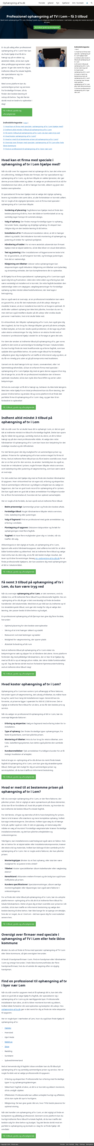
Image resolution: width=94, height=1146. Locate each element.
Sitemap (82, 1144)
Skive (7, 1046)
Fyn (57, 3)
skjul (25, 123)
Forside (42, 3)
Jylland (50, 3)
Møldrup (8, 1042)
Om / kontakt (78, 3)
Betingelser (89, 1144)
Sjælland (65, 3)
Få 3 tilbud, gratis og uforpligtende (47, 27)
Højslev (8, 1028)
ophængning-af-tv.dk (11, 1009)
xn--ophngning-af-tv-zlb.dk (47, 558)
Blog (76, 1144)
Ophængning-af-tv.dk (14, 2)
